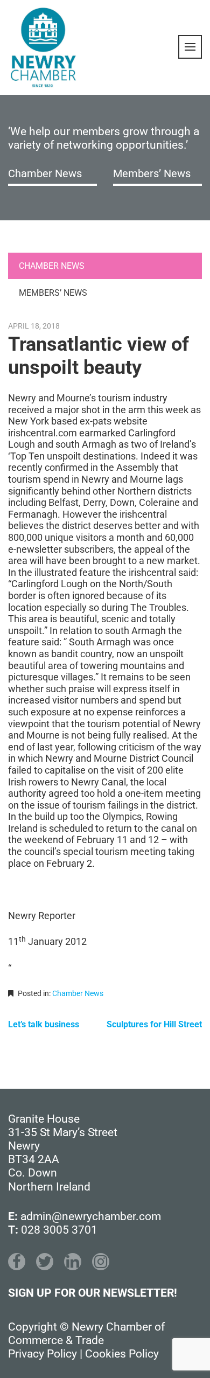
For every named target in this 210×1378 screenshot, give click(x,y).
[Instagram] (100, 1261)
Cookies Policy (122, 1353)
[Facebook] (16, 1261)
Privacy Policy (42, 1353)
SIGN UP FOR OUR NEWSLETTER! (92, 1292)
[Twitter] (44, 1261)
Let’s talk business (43, 1024)
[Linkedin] (72, 1261)
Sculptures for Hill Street (154, 1024)
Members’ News (152, 173)
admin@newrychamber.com (90, 1216)
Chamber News (45, 173)
